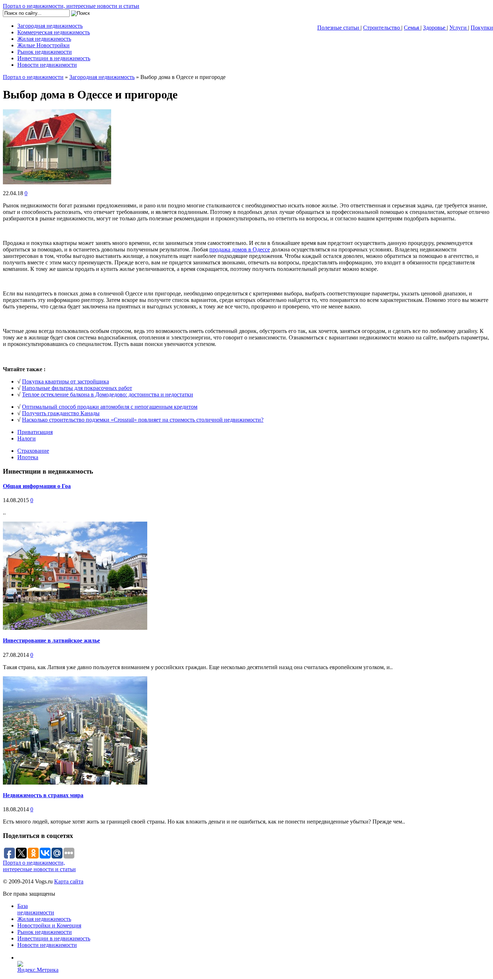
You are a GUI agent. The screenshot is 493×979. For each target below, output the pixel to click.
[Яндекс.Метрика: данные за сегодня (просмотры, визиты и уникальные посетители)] (40, 967)
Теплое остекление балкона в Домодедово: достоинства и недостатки (107, 394)
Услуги (458, 28)
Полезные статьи (339, 28)
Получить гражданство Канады (61, 413)
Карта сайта (68, 881)
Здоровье (435, 28)
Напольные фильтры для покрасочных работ (77, 388)
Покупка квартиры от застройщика (65, 381)
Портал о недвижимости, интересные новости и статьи (71, 6)
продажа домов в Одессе (239, 249)
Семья (412, 28)
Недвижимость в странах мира (43, 795)
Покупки (482, 28)
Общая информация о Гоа (37, 486)
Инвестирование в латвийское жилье (51, 640)
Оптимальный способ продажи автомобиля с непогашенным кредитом (109, 407)
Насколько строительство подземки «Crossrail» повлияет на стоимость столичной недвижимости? (142, 420)
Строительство (382, 28)
